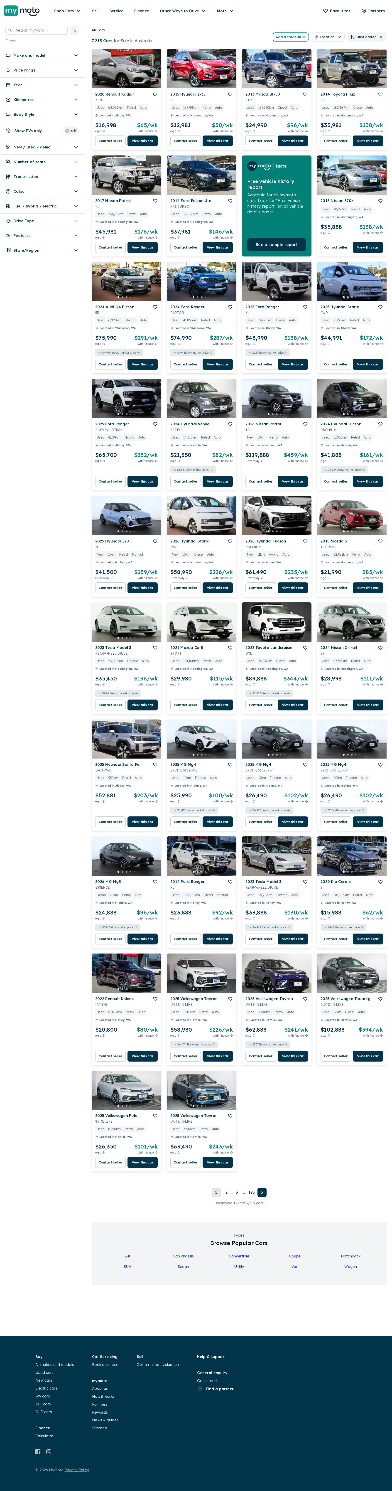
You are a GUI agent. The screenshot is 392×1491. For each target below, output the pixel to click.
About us (100, 1388)
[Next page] (262, 1192)
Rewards (100, 1412)
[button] (74, 30)
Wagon (350, 1266)
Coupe (295, 1256)
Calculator (44, 1436)
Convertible (239, 1256)
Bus (127, 1256)
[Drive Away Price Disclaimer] (262, 461)
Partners (99, 1404)
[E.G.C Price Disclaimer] (103, 131)
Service (117, 11)
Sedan (183, 1266)
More (222, 11)
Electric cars (46, 1388)
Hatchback (350, 1256)
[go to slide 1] (118, 84)
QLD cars (43, 1412)
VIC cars (43, 1404)
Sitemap (99, 1428)
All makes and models (54, 1364)
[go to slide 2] (122, 84)
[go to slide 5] (135, 84)
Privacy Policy (77, 1470)
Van (295, 1266)
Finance (141, 11)
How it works (103, 1396)
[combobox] (36, 30)
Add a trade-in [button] (288, 37)
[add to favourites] (155, 94)
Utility (239, 1266)
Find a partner (220, 1389)
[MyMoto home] (22, 10)
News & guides (105, 1420)
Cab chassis (183, 1256)
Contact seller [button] (110, 141)
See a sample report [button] (277, 244)
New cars (43, 1380)
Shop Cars (64, 11)
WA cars (42, 1396)
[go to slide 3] (126, 84)
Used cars (44, 1372)
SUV (128, 1266)
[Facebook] (38, 1451)
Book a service (105, 1364)
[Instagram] (48, 1451)
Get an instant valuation (158, 1364)
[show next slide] (154, 72)
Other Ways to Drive (179, 11)
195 (251, 1192)
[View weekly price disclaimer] (156, 131)
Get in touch (208, 1380)
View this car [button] (142, 141)
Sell (95, 11)
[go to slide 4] (131, 84)
